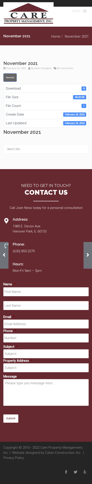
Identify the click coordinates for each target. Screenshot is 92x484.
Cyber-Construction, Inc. (63, 453)
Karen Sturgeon (43, 68)
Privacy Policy (13, 458)
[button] (76, 11)
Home (55, 36)
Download (10, 77)
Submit (10, 418)
